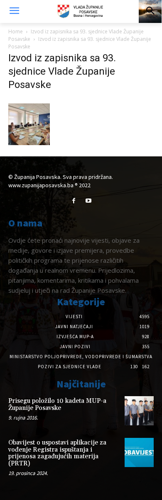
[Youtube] (88, 201)
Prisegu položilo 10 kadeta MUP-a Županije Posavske (57, 404)
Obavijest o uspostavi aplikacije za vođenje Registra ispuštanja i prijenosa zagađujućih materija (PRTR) (57, 453)
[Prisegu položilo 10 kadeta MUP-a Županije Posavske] (139, 410)
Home (15, 31)
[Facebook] (74, 201)
